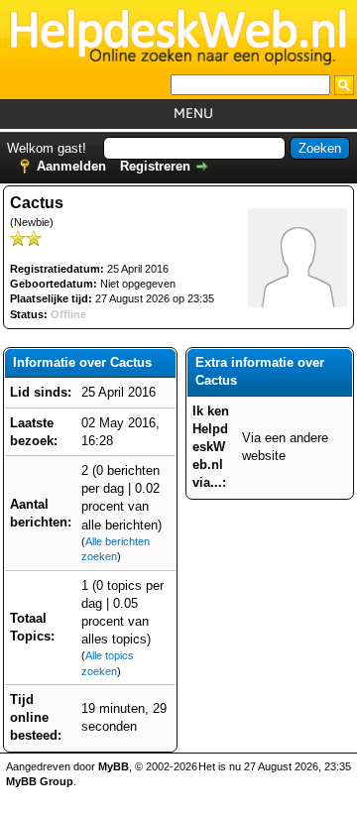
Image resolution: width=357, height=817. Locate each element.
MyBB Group (39, 781)
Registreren (155, 166)
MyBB (113, 766)
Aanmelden (71, 166)
